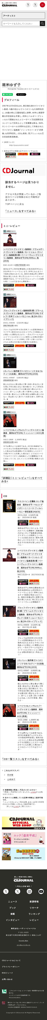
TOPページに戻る (14, 203)
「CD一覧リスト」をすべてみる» (20, 759)
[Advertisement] (23, 54)
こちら (33, 792)
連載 (12, 913)
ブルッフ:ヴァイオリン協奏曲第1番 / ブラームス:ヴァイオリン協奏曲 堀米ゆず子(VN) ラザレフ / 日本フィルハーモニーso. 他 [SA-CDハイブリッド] (30, 614)
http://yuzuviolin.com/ (19, 145)
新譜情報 (34, 901)
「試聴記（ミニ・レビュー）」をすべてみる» (21, 479)
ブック (12, 907)
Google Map (23, 940)
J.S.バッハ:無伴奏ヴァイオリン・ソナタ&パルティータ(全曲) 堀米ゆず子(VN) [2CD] (23, 372)
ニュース (12, 901)
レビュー (34, 919)
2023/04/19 (27, 517)
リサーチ (34, 907)
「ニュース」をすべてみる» (20, 211)
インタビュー (13, 919)
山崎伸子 (11, 779)
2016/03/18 (8, 380)
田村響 (10, 774)
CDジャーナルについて (11, 960)
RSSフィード (7, 973)
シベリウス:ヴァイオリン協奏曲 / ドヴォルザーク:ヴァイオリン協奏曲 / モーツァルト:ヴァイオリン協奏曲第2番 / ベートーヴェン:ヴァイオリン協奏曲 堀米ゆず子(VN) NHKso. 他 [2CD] (23, 255)
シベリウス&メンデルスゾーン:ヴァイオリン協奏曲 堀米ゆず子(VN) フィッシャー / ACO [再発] (23, 433)
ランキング (34, 913)
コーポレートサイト (23, 945)
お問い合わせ (7, 979)
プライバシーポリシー (11, 966)
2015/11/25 (8, 442)
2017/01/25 (8, 325)
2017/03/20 (20, 265)
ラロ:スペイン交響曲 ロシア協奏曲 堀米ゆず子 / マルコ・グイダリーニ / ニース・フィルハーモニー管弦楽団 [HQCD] (30, 506)
